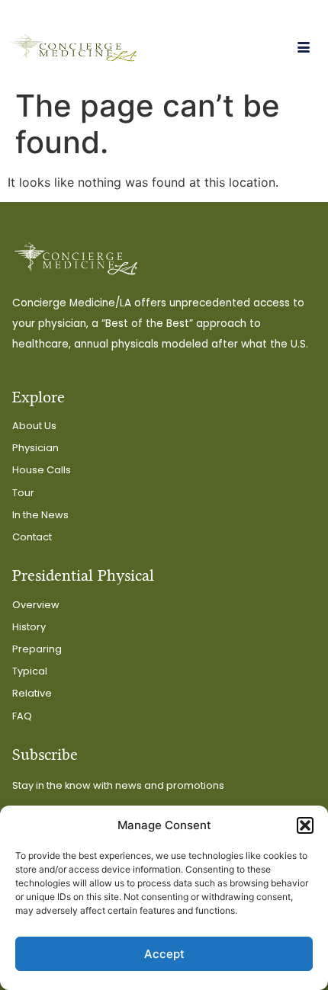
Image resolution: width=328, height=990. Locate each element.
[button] (305, 825)
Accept (164, 954)
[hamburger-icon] (303, 48)
